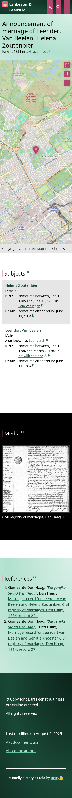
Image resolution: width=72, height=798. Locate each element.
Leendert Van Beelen (23, 330)
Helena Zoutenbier (21, 285)
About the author (21, 750)
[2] (50, 355)
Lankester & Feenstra (20, 7)
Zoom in (67, 74)
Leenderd (36, 340)
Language (50, 7)
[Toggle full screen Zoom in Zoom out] (36, 152)
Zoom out (67, 83)
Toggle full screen (67, 65)
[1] (50, 50)
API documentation (23, 742)
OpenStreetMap (31, 248)
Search (58, 7)
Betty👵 (57, 777)
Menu (67, 7)
